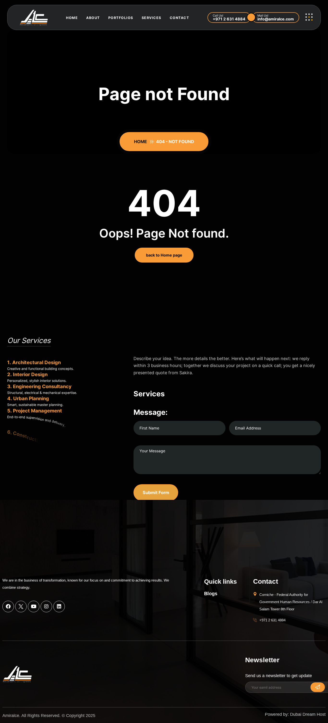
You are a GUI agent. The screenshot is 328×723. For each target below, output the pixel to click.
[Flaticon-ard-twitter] (21, 606)
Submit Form (156, 492)
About (93, 18)
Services (151, 18)
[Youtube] (33, 606)
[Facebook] (8, 606)
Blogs (210, 593)
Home (72, 18)
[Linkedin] (59, 606)
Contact (179, 18)
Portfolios (120, 18)
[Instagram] (46, 606)
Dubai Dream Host (308, 714)
